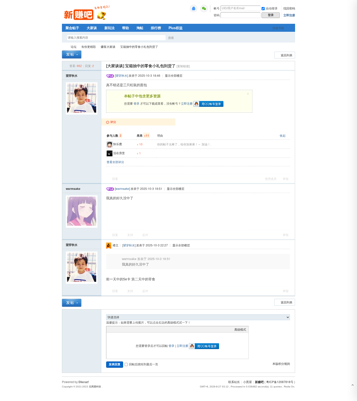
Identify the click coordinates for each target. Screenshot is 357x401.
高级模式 (240, 329)
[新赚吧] (87, 20)
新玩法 (109, 27)
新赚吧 (64, 46)
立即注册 (289, 15)
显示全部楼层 (173, 75)
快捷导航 (278, 28)
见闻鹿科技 (95, 386)
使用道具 (271, 178)
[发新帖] (71, 54)
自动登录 (272, 8)
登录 (136, 103)
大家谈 (92, 27)
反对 (145, 235)
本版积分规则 (281, 363)
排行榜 (156, 27)
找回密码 (289, 8)
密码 (217, 15)
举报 (286, 178)
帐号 (217, 8)
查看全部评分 (115, 162)
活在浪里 (119, 153)
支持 (130, 235)
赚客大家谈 (108, 46)
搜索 (171, 37)
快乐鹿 (117, 144)
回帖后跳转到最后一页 (143, 364)
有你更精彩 (88, 46)
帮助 (125, 27)
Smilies (145, 329)
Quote (133, 329)
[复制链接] (183, 66)
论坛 (73, 46)
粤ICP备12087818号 (279, 382)
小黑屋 (247, 382)
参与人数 (114, 135)
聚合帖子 (72, 27)
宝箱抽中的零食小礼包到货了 (139, 46)
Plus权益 (176, 27)
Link (127, 329)
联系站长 (234, 382)
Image (121, 329)
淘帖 (139, 27)
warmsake (73, 188)
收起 (283, 135)
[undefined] (193, 8)
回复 (115, 178)
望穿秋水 (71, 75)
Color (114, 329)
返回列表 (286, 55)
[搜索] (185, 37)
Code (139, 329)
